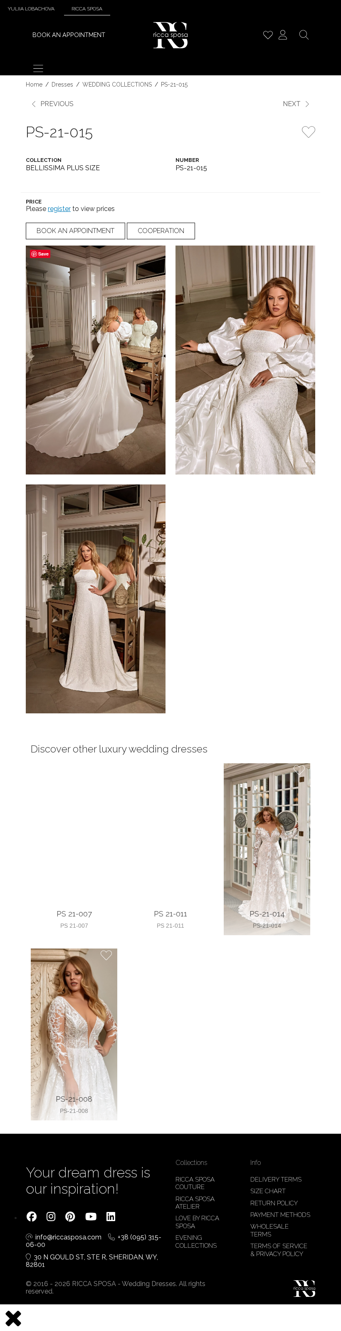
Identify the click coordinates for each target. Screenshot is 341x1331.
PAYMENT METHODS (280, 1215)
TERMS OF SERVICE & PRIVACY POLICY (278, 1249)
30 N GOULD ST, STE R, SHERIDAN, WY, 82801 (92, 1261)
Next (292, 104)
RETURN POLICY (274, 1203)
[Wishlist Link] (267, 36)
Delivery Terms (275, 1179)
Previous (57, 104)
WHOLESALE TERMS (269, 1230)
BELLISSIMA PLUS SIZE (63, 168)
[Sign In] (283, 36)
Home (34, 84)
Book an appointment (68, 34)
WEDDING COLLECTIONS (117, 84)
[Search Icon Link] (304, 36)
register (59, 209)
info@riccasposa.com (69, 1237)
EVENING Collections (196, 1241)
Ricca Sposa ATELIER (195, 1202)
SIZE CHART (268, 1191)
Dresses (62, 84)
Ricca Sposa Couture (195, 1183)
